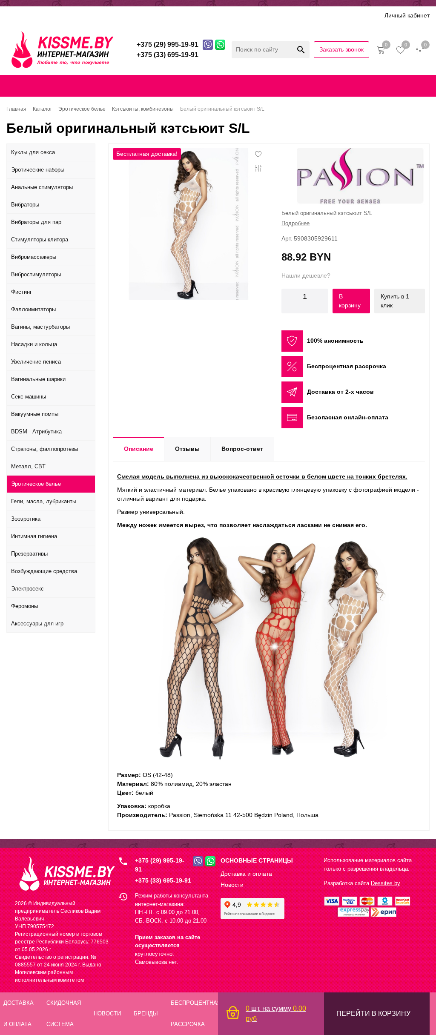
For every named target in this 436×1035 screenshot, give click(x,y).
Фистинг (21, 292)
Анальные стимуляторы (42, 187)
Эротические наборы (37, 169)
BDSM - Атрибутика (36, 431)
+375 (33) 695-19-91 (163, 880)
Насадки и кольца (34, 344)
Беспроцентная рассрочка (269, 15)
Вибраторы (25, 204)
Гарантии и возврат (322, 85)
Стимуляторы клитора (39, 239)
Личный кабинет (407, 15)
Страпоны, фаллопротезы (44, 449)
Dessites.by (385, 883)
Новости (232, 884)
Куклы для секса (33, 152)
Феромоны (24, 606)
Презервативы (29, 553)
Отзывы (211, 15)
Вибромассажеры (33, 257)
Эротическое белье (36, 484)
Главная (15, 85)
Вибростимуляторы (36, 274)
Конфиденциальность (256, 85)
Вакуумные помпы (34, 414)
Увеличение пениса (36, 361)
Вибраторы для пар (36, 222)
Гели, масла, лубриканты (43, 501)
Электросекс (27, 588)
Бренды (178, 15)
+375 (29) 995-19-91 (159, 865)
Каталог (17, 15)
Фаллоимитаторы (33, 309)
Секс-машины (28, 396)
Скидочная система (130, 15)
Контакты (204, 85)
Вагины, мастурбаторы (40, 327)
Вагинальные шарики (38, 379)
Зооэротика (25, 519)
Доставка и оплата (65, 15)
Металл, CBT (28, 466)
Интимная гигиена (34, 536)
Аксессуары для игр (37, 623)
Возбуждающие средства (44, 571)
